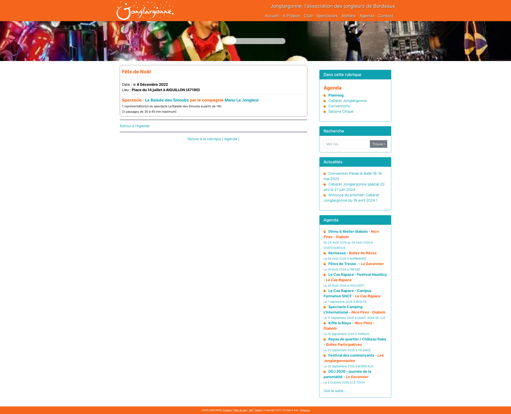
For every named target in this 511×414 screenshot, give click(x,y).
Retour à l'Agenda (135, 126)
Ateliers (349, 15)
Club (308, 15)
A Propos (291, 15)
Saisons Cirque (340, 111)
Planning (336, 95)
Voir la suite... (335, 391)
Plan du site (240, 410)
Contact (385, 15)
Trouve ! (378, 144)
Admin (258, 410)
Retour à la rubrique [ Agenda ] (214, 139)
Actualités (333, 162)
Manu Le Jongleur (242, 100)
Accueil (272, 15)
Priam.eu (305, 410)
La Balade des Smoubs (167, 100)
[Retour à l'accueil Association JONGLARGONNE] (145, 6)
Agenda (367, 15)
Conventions (339, 106)
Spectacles (327, 15)
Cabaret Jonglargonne (347, 101)
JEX (251, 410)
